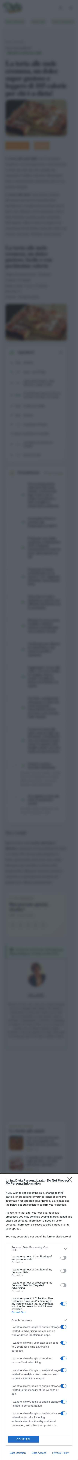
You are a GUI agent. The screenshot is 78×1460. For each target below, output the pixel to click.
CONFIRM (23, 1439)
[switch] (63, 1258)
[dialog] (39, 1316)
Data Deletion (17, 1452)
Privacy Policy (60, 1452)
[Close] (70, 1180)
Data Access (39, 1452)
